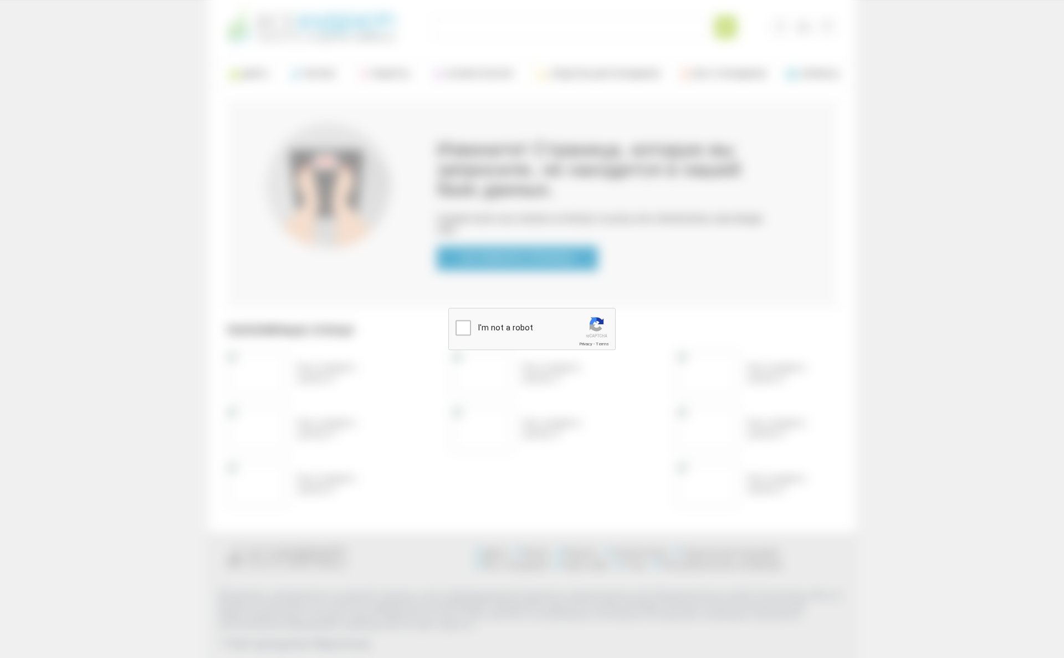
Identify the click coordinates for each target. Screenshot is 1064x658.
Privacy (585, 343)
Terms (602, 343)
